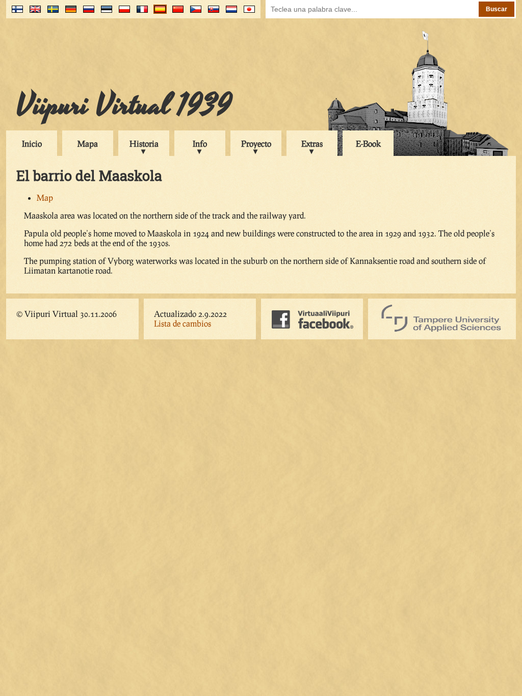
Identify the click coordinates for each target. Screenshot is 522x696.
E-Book (368, 143)
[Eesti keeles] (104, 13)
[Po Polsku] (122, 13)
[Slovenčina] (211, 13)
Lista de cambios (182, 323)
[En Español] (158, 13)
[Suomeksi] (15, 13)
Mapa (87, 143)
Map (45, 197)
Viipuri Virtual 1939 (124, 105)
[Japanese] (247, 13)
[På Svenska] (51, 13)
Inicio (32, 143)
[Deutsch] (68, 13)
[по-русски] (86, 13)
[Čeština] (193, 13)
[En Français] (140, 13)
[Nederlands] (229, 13)
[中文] (176, 13)
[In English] (33, 13)
